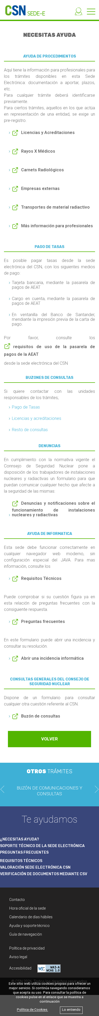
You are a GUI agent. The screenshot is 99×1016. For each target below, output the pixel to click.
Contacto (17, 900)
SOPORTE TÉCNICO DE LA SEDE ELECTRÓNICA (42, 846)
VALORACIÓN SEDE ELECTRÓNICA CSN (35, 867)
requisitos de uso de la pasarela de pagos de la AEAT (49, 350)
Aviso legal (18, 957)
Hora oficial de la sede (27, 908)
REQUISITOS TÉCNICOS (21, 861)
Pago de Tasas (26, 407)
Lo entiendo (71, 1010)
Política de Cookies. (32, 1010)
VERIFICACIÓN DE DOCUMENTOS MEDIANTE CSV (43, 874)
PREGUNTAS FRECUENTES (24, 852)
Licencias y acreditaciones (36, 418)
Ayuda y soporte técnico (29, 926)
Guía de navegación (25, 934)
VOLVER (49, 738)
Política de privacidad (27, 948)
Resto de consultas (30, 429)
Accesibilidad (20, 968)
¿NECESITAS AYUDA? (19, 839)
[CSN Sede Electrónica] (22, 8)
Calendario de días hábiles (31, 917)
